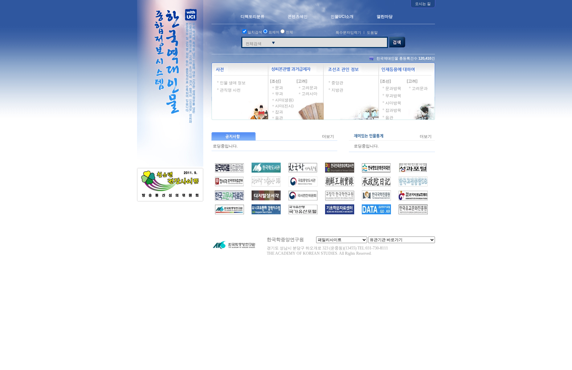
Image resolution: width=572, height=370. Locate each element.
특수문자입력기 (348, 32)
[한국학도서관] (266, 171)
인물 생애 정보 (233, 82)
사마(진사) (284, 106)
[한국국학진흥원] (376, 199)
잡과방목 (393, 110)
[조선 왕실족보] (229, 185)
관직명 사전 (230, 90)
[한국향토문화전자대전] (376, 171)
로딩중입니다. (225, 145)
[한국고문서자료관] (229, 199)
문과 (279, 87)
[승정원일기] (376, 185)
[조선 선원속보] (266, 185)
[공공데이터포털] (376, 213)
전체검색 (254, 43)
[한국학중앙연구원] (229, 213)
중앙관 (337, 82)
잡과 (279, 112)
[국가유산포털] (302, 213)
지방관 (337, 90)
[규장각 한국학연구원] (339, 199)
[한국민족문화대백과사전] (339, 171)
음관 (279, 118)
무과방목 (393, 95)
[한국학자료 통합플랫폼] (229, 171)
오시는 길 (423, 4)
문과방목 (393, 88)
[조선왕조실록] (339, 185)
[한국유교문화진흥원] (413, 213)
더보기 (328, 136)
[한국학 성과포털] (413, 171)
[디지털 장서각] (266, 199)
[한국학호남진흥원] (413, 199)
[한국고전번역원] (413, 185)
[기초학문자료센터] (339, 213)
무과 (279, 93)
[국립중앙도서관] (302, 185)
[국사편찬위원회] (302, 199)
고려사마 (309, 93)
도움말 (372, 32)
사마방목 (393, 103)
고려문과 (309, 87)
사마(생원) (284, 100)
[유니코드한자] (266, 213)
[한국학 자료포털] (302, 171)
